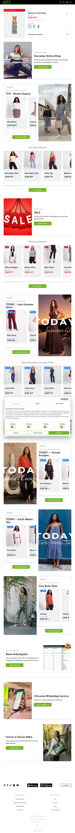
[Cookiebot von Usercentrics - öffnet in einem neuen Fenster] (63, 399)
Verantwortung (55, 810)
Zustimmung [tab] (15, 403)
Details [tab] (37, 403)
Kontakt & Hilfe (20, 806)
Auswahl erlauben (37, 432)
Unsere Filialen (20, 799)
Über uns (55, 802)
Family (37, 828)
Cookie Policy (37, 822)
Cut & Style (20, 810)
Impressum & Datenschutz (37, 819)
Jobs (55, 799)
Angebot (10, 312)
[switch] (29, 427)
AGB (37, 825)
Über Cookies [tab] (59, 403)
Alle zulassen (59, 432)
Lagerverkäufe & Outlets (19, 802)
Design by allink (37, 831)
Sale (7, 247)
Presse (55, 806)
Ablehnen (16, 432)
